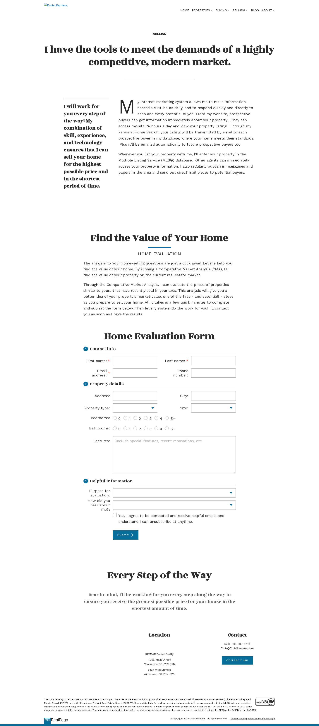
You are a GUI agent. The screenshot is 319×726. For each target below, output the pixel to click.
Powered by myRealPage (261, 718)
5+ (173, 418)
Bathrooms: (99, 428)
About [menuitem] (267, 10)
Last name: (175, 361)
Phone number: (180, 373)
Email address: (99, 373)
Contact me (237, 660)
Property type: (97, 408)
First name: (96, 361)
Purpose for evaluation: (99, 492)
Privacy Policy (238, 718)
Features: (101, 441)
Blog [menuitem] (255, 10)
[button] (237, 660)
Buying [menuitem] (221, 10)
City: (184, 396)
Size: (184, 408)
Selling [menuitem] (239, 10)
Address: (102, 396)
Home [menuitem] (184, 10)
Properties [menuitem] (201, 10)
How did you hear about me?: (99, 505)
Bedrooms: (100, 418)
